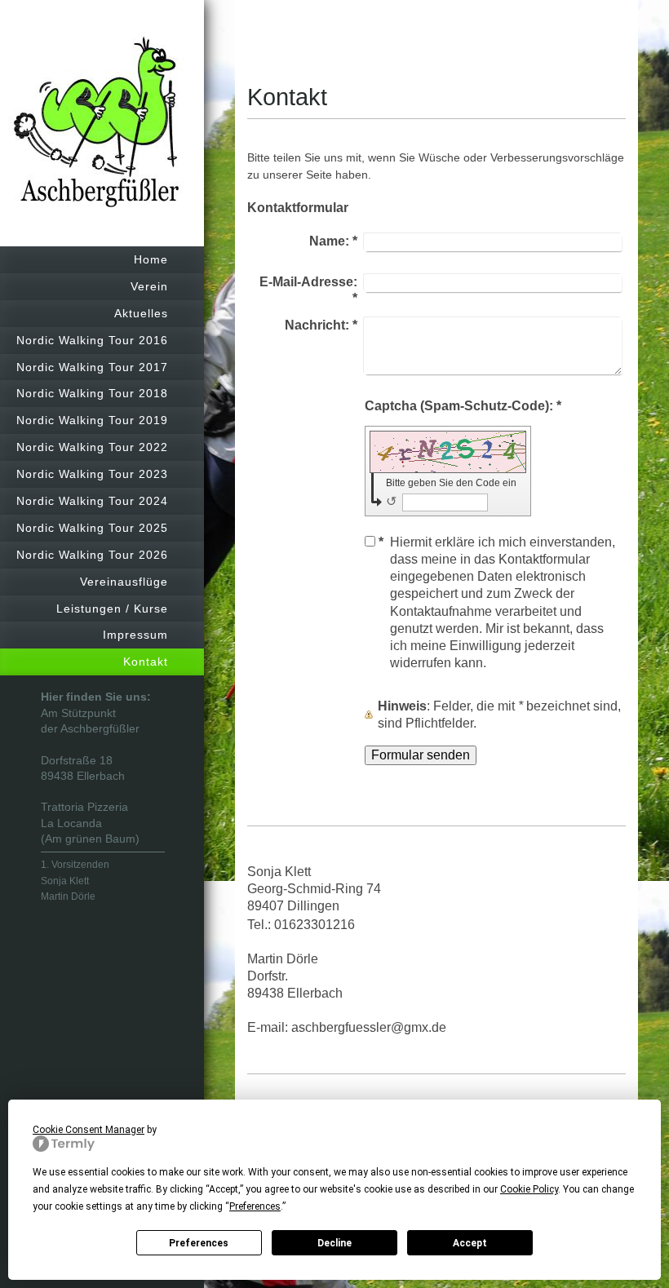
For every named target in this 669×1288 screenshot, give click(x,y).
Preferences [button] (255, 1206)
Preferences (198, 1243)
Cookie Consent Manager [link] (88, 1129)
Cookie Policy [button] (529, 1189)
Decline (334, 1243)
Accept (470, 1243)
